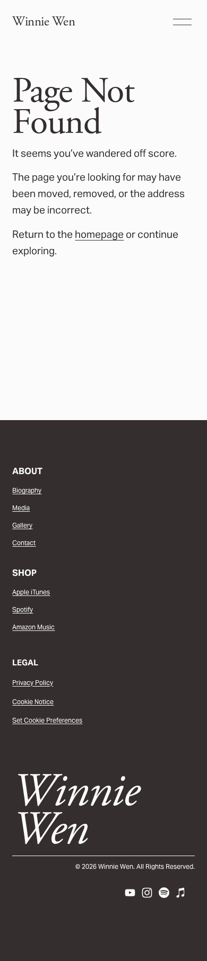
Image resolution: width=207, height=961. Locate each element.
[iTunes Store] (181, 892)
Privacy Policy (32, 683)
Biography (26, 490)
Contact (24, 543)
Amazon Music (33, 627)
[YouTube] (130, 892)
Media (21, 508)
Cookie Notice (33, 702)
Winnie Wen (43, 21)
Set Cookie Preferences (47, 720)
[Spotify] (164, 892)
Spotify (22, 609)
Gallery (22, 525)
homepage (99, 234)
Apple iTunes (31, 592)
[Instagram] (147, 892)
